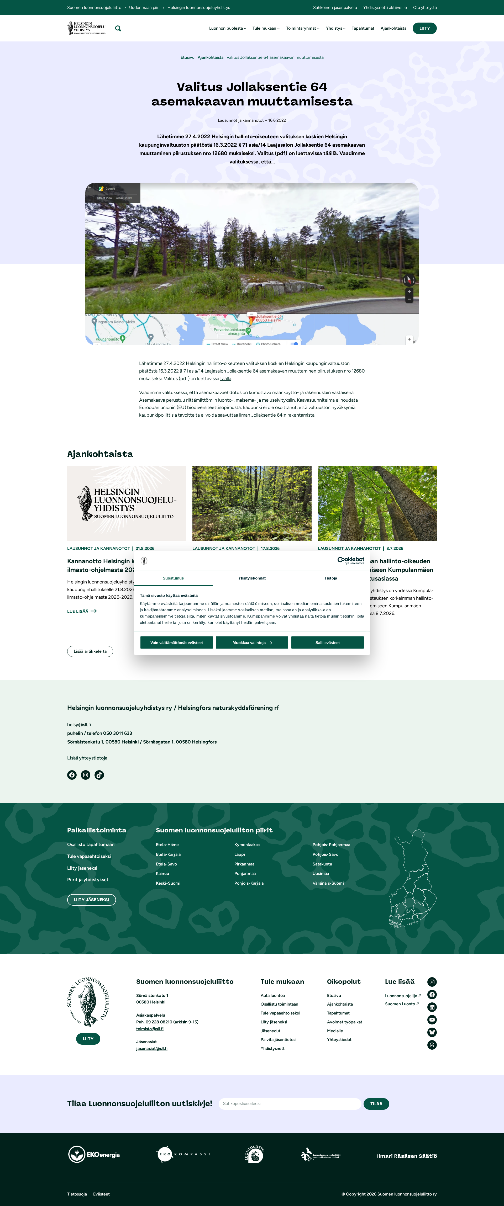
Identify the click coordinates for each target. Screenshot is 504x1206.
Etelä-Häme (167, 844)
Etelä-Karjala (168, 854)
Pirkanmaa (244, 864)
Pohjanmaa (245, 873)
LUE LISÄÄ (77, 611)
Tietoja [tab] (330, 578)
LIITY (424, 28)
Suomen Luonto (400, 1003)
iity (88, 1038)
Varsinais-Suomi (328, 883)
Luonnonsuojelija (401, 995)
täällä (225, 378)
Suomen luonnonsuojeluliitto (94, 7)
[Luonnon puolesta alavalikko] (245, 28)
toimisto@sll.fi (150, 1028)
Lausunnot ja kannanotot (98, 548)
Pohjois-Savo (325, 854)
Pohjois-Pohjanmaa (331, 844)
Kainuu (162, 873)
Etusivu (188, 57)
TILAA (376, 1103)
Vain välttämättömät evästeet (176, 642)
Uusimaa (321, 873)
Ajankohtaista (210, 57)
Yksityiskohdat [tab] (252, 578)
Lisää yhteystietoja (87, 758)
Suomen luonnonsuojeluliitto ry (407, 1194)
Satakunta (322, 864)
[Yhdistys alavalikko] (344, 28)
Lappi (239, 854)
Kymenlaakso (247, 844)
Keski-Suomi (168, 883)
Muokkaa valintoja (249, 642)
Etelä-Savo (166, 864)
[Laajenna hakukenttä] (118, 28)
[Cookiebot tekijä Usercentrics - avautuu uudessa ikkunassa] (341, 561)
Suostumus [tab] (173, 578)
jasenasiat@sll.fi (151, 1048)
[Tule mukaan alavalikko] (278, 28)
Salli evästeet (328, 642)
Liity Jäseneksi (91, 899)
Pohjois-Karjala (249, 883)
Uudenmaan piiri (144, 7)
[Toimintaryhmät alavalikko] (318, 28)
